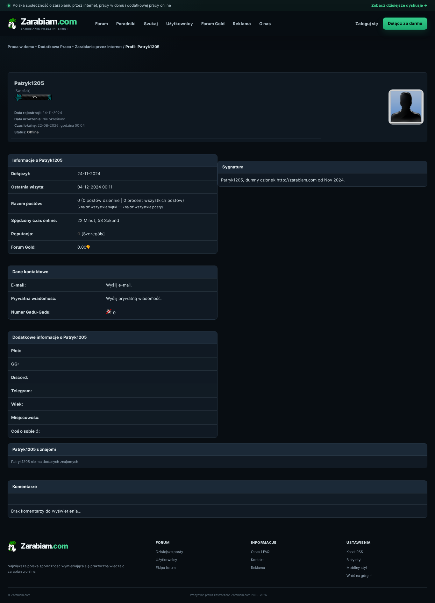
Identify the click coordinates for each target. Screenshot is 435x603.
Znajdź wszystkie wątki (98, 207)
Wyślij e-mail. (119, 284)
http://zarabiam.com (297, 179)
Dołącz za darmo (405, 23)
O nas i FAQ (260, 552)
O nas (265, 23)
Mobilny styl (356, 567)
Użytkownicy (179, 23)
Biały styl (353, 559)
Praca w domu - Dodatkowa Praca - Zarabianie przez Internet (65, 46)
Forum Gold (213, 23)
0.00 (81, 247)
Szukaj (151, 23)
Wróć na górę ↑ (359, 575)
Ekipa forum (166, 567)
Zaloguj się (366, 23)
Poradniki (126, 23)
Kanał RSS (354, 552)
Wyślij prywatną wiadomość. (134, 298)
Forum (101, 23)
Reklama (242, 23)
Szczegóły (93, 233)
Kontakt (257, 559)
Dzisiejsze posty (169, 552)
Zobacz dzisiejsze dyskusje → (399, 5)
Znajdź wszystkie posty (142, 207)
